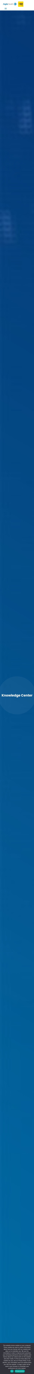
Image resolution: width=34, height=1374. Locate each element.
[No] (32, 1358)
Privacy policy (20, 1371)
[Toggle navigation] (6, 8)
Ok (12, 1371)
